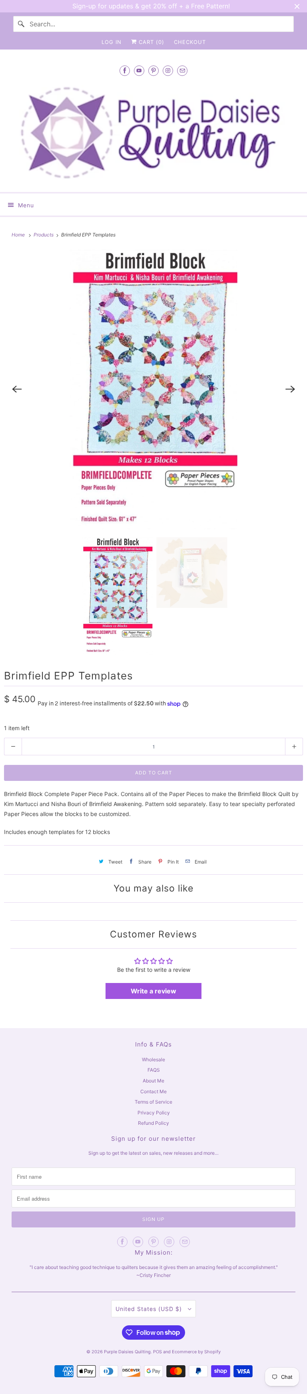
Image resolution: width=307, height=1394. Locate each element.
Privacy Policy (154, 1113)
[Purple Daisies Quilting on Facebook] (125, 70)
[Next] (290, 389)
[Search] (21, 24)
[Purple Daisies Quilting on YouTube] (139, 70)
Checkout (190, 42)
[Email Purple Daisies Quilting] (182, 70)
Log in (112, 42)
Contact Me (153, 1091)
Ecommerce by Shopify (196, 1351)
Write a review (153, 991)
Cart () (150, 42)
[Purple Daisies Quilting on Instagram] (168, 70)
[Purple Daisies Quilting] (153, 132)
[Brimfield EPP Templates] (153, 389)
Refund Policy (153, 1123)
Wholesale (153, 1059)
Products (44, 235)
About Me (153, 1081)
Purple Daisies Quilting (127, 1351)
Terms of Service (153, 1102)
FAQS (154, 1070)
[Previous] (17, 389)
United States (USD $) (150, 1308)
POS (157, 1351)
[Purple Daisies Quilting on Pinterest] (153, 70)
